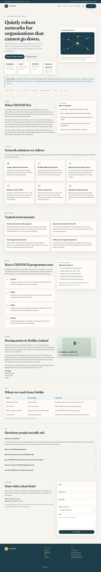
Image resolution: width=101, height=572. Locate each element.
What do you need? (63, 507)
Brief (60, 514)
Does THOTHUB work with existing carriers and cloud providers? (24, 460)
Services (65, 6)
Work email (61, 499)
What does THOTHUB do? (12, 439)
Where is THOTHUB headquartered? (15, 449)
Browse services (32, 57)
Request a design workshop (14, 57)
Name (60, 484)
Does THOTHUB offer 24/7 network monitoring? (19, 470)
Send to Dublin (76, 532)
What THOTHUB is (10, 90)
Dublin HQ (77, 6)
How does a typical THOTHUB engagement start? (19, 465)
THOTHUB (12, 6)
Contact (66, 90)
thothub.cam (45, 567)
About (59, 6)
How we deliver (34, 90)
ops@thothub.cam (17, 501)
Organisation (62, 492)
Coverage (55, 90)
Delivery (71, 6)
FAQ (83, 6)
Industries (25, 90)
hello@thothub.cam (14, 499)
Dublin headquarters (45, 90)
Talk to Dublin (91, 6)
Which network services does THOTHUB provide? (19, 455)
